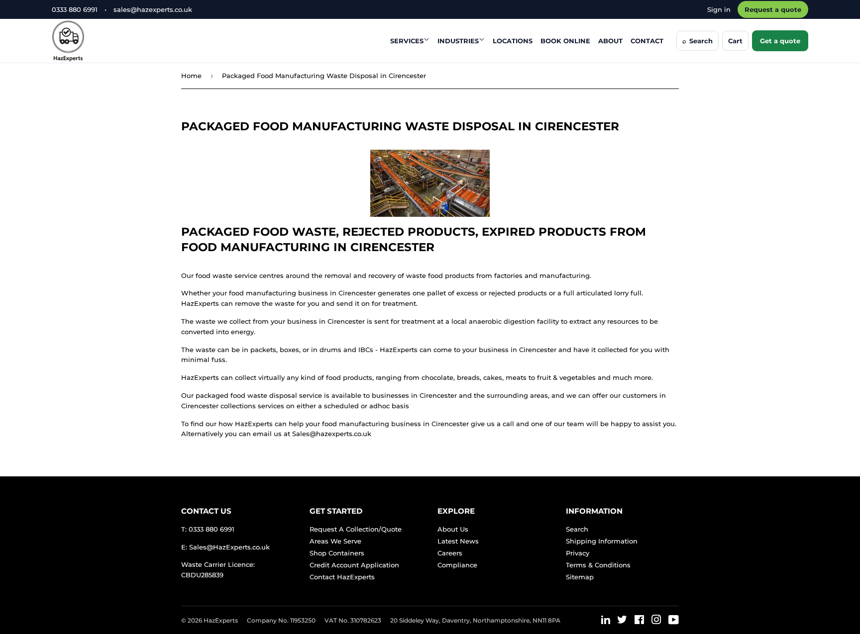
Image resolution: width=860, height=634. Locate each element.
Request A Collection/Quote (356, 529)
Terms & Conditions (598, 565)
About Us (452, 529)
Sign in (719, 9)
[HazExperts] (93, 41)
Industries (458, 41)
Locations (513, 41)
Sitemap (580, 577)
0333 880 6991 (75, 9)
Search (577, 529)
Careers (449, 553)
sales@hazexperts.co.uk (152, 9)
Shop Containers (337, 553)
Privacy (577, 553)
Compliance (457, 565)
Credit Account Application (354, 565)
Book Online (565, 41)
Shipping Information (602, 541)
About (610, 41)
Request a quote (773, 9)
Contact (647, 41)
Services (407, 41)
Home (191, 76)
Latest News (458, 541)
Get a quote (780, 41)
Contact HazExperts (342, 577)
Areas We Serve (335, 541)
